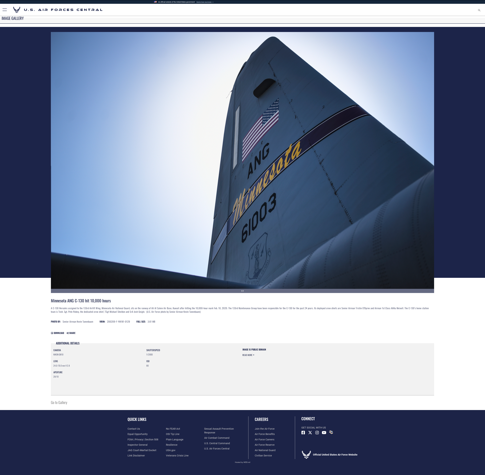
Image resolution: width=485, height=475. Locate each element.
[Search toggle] (479, 9)
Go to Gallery (59, 402)
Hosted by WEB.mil (242, 462)
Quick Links (137, 419)
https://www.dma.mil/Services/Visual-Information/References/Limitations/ (322, 364)
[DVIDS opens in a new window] (331, 432)
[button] (205, 2)
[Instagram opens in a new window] (317, 433)
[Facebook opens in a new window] (303, 433)
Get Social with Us (313, 427)
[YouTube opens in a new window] (324, 433)
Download (58, 333)
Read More (248, 355)
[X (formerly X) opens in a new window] (310, 433)
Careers (261, 419)
